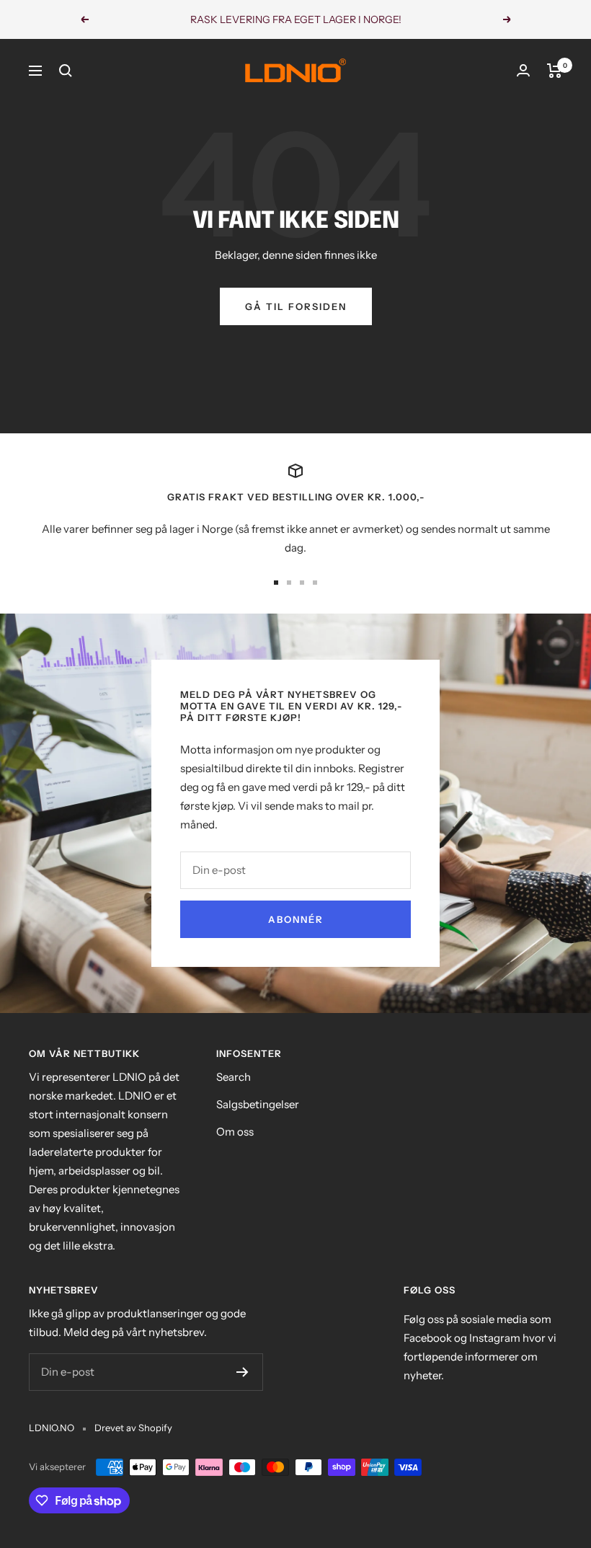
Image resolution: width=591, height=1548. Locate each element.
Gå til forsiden (296, 306)
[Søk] (65, 70)
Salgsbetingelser (257, 1104)
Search (233, 1077)
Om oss (235, 1131)
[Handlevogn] (554, 70)
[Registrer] (242, 1372)
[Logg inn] (523, 70)
